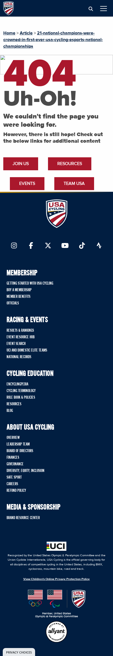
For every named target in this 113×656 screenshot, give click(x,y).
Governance (15, 464)
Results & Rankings (20, 331)
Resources (69, 163)
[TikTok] (82, 246)
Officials (13, 303)
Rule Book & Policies (21, 397)
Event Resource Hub (21, 337)
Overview (13, 438)
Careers (12, 484)
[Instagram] (14, 246)
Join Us (21, 163)
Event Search (16, 344)
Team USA (74, 183)
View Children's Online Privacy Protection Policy (56, 579)
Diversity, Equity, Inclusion (25, 471)
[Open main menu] (103, 8)
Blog (10, 411)
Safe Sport (14, 477)
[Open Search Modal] (90, 9)
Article (26, 33)
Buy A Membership (19, 290)
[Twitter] (48, 246)
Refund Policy (16, 491)
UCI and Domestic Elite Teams (27, 350)
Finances (13, 458)
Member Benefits (18, 297)
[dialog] (19, 652)
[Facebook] (31, 246)
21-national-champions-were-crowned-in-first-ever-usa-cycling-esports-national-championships (53, 39)
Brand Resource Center (23, 518)
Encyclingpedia (17, 384)
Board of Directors (20, 451)
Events (27, 183)
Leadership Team (18, 444)
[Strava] (99, 246)
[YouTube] (65, 246)
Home (9, 33)
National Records (19, 357)
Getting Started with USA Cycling (30, 283)
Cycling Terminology (21, 391)
